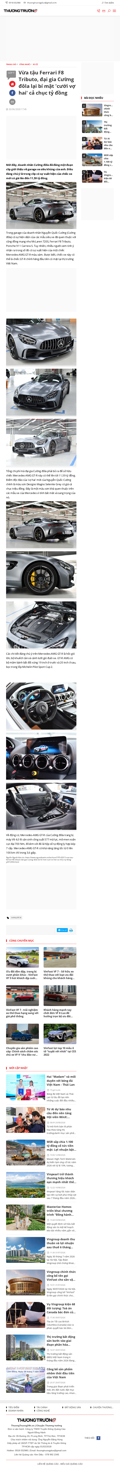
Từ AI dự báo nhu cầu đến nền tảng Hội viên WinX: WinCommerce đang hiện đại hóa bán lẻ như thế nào (61, 1113)
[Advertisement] (60, 38)
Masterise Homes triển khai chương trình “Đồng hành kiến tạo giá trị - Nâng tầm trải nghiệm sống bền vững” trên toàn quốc (59, 1211)
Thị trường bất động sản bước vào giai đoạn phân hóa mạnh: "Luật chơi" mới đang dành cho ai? (61, 1341)
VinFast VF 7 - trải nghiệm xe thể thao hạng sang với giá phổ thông (22, 1013)
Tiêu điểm (13, 1407)
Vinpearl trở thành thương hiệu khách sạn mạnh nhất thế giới (60, 1178)
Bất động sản (72, 1407)
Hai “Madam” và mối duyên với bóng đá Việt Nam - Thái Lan (61, 1080)
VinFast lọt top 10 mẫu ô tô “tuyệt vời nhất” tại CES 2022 (60, 1051)
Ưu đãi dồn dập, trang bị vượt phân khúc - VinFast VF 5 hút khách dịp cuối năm (22, 975)
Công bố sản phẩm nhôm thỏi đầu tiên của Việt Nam (60, 1373)
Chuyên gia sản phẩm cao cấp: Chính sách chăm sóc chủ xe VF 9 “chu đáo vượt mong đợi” (22, 1051)
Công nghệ (43, 1410)
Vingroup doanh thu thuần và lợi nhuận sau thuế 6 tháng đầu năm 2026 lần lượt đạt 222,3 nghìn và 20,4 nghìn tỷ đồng (61, 1243)
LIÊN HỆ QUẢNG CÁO (48, 1464)
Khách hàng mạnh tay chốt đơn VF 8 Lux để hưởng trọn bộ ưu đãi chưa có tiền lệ (57, 1013)
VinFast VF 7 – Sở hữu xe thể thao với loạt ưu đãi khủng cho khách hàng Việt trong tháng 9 (59, 975)
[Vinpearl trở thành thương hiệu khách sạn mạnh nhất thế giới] (25, 1185)
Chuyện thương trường (103, 1407)
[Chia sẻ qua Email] (12, 102)
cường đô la (16, 918)
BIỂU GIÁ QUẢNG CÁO (71, 1464)
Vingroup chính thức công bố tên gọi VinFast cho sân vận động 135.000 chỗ (61, 1276)
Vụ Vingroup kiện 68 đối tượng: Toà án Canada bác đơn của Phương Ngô (61, 1308)
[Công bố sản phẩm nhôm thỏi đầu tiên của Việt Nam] (25, 1380)
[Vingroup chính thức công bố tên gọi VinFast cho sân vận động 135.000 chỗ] (25, 1282)
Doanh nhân (15, 1410)
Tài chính (41, 1407)
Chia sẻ (63, 930)
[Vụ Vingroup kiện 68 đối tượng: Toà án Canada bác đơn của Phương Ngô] (25, 1315)
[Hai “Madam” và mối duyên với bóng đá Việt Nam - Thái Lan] (25, 1087)
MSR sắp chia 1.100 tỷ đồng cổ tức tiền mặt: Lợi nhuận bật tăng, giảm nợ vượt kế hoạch (60, 1146)
